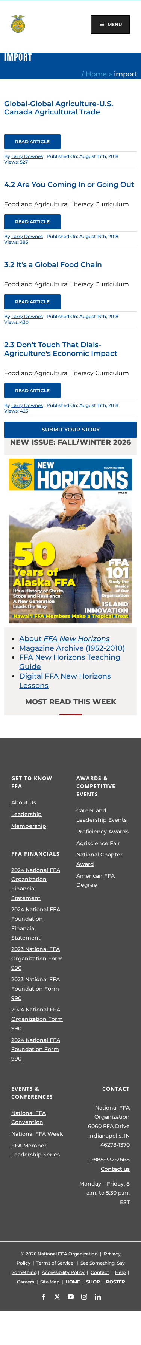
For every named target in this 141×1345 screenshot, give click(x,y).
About (64, 638)
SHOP (93, 1282)
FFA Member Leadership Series (35, 1150)
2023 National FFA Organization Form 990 (37, 958)
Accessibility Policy (63, 1272)
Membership (28, 825)
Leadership (26, 814)
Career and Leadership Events (101, 815)
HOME (72, 1282)
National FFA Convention (28, 1118)
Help (120, 1272)
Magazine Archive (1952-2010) (72, 648)
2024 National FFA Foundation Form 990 (35, 1049)
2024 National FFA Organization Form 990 (37, 1018)
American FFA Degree (95, 880)
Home (96, 74)
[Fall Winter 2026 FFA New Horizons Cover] (70, 458)
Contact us (115, 1169)
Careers (25, 1282)
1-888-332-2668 (110, 1159)
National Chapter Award (99, 859)
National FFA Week (37, 1133)
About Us (23, 802)
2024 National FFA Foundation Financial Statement (35, 923)
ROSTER (115, 1282)
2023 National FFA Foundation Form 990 (35, 988)
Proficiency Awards (102, 831)
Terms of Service (54, 1263)
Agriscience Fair (98, 843)
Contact (100, 1272)
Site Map (49, 1282)
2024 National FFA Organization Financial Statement (35, 884)
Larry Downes (27, 156)
